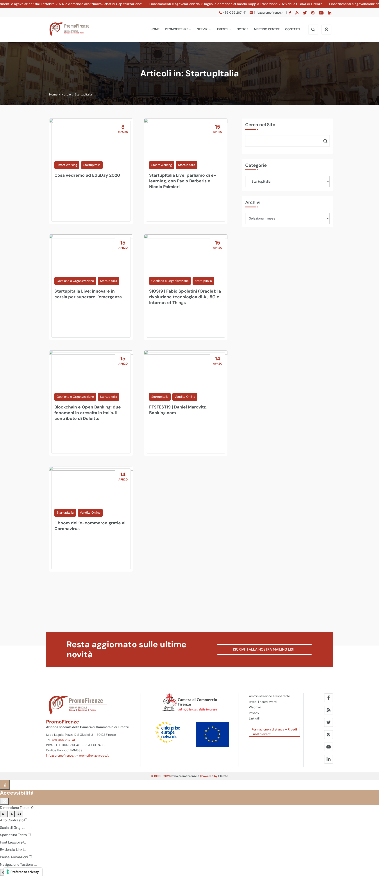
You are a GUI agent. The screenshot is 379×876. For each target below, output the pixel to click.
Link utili (254, 718)
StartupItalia (91, 165)
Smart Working (67, 165)
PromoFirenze (177, 29)
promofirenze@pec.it (94, 755)
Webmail (255, 707)
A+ (19, 814)
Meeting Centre (267, 29)
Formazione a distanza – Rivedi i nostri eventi (274, 731)
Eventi (222, 29)
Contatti (292, 29)
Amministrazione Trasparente (269, 696)
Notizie (242, 29)
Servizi (203, 29)
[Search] (325, 141)
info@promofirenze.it (60, 755)
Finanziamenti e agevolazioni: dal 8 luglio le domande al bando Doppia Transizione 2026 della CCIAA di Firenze (235, 4)
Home (154, 29)
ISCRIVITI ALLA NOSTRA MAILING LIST (264, 649)
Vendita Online (185, 397)
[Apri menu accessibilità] (5, 785)
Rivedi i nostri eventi (263, 702)
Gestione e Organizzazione (75, 281)
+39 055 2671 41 (63, 740)
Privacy (254, 713)
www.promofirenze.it (185, 776)
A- (4, 814)
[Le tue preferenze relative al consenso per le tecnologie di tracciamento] (23, 872)
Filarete (223, 776)
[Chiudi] (4, 801)
